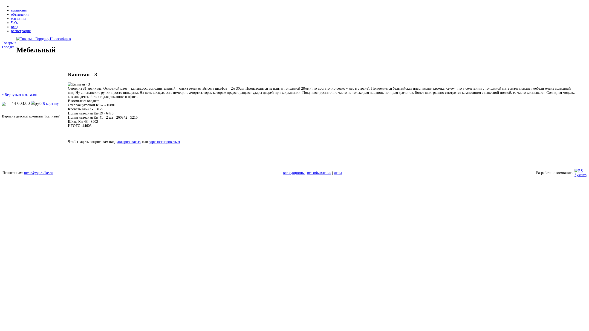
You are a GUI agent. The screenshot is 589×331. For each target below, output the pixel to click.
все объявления (319, 173)
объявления (20, 14)
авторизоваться (129, 142)
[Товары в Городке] (43, 39)
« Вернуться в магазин (19, 95)
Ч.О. (14, 23)
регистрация (21, 31)
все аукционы (294, 173)
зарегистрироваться (164, 142)
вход (14, 27)
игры (338, 173)
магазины (18, 18)
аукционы (19, 10)
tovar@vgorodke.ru (38, 173)
